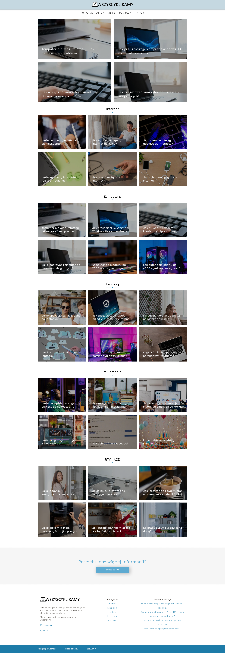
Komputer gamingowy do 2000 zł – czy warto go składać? (109, 266)
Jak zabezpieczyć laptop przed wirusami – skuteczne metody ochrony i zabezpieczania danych (111, 317)
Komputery (87, 13)
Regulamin (91, 649)
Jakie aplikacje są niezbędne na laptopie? (61, 317)
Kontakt (44, 630)
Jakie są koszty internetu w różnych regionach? (60, 179)
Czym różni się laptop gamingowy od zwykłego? (109, 354)
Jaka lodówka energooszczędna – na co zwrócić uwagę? (59, 492)
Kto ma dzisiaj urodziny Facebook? (158, 442)
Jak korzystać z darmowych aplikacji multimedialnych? (111, 405)
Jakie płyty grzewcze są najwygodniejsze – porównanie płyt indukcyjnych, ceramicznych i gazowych (112, 492)
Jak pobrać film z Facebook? (111, 443)
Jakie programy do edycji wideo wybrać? (59, 442)
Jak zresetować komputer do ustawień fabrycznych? (148, 94)
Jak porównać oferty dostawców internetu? (158, 142)
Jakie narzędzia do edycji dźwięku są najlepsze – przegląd (59, 405)
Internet (112, 13)
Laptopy (100, 13)
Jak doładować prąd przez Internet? (161, 179)
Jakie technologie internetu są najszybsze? (60, 142)
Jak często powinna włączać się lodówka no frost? (111, 529)
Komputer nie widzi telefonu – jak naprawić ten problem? (68, 51)
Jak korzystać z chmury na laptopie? (59, 354)
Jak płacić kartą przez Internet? (107, 179)
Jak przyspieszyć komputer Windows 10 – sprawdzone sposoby (149, 51)
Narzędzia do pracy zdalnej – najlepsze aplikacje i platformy (162, 317)
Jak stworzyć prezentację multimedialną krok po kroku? (162, 405)
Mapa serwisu (71, 649)
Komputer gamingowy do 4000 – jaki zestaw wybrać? (161, 266)
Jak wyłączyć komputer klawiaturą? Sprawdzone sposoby (70, 94)
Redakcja (46, 624)
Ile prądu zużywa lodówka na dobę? (162, 529)
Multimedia (125, 13)
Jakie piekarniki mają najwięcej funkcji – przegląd (60, 529)
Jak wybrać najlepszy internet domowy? (106, 142)
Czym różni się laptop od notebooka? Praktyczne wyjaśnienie (160, 354)
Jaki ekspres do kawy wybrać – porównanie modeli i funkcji (163, 492)
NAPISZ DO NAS (112, 570)
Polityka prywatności (47, 649)
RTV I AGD (139, 13)
